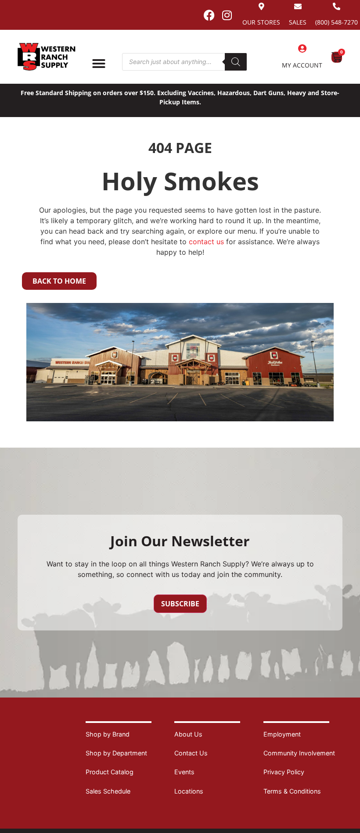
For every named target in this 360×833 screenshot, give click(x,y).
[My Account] (302, 48)
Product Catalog (109, 772)
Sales (297, 22)
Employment (282, 734)
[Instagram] (227, 14)
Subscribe (180, 604)
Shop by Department (116, 753)
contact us (206, 241)
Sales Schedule (108, 791)
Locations (188, 791)
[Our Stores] (261, 6)
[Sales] (298, 6)
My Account (302, 65)
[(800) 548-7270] (336, 6)
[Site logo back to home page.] (47, 57)
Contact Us (191, 753)
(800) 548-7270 (336, 22)
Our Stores (261, 22)
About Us (188, 734)
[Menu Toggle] (99, 64)
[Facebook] (209, 14)
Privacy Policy (283, 772)
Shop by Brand (108, 734)
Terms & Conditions (292, 791)
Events (184, 772)
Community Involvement (299, 753)
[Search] (236, 62)
